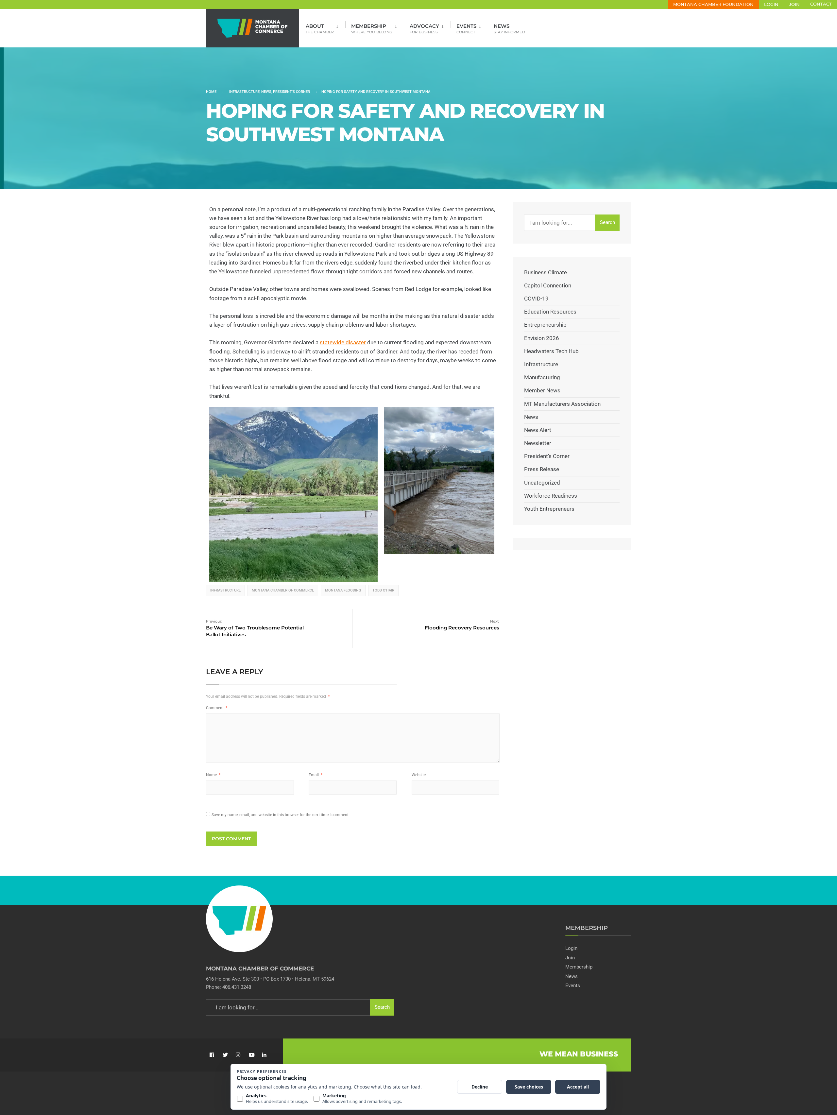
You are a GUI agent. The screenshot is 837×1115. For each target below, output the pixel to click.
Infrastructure (244, 92)
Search (607, 222)
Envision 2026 (541, 338)
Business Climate (545, 272)
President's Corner (291, 92)
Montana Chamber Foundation (713, 4)
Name (213, 775)
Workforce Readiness (550, 495)
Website (419, 775)
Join (794, 4)
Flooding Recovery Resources (462, 625)
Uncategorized (542, 482)
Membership (371, 28)
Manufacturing (542, 377)
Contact (821, 4)
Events (466, 28)
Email (315, 775)
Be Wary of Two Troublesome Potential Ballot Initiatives (255, 628)
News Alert (537, 430)
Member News (542, 390)
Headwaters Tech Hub (551, 351)
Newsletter (537, 443)
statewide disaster (343, 342)
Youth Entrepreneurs (549, 509)
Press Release (541, 469)
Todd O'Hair (383, 590)
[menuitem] (325, 26)
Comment (216, 708)
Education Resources (550, 311)
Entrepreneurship (545, 324)
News (509, 28)
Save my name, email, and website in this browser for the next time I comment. (281, 815)
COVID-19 (536, 298)
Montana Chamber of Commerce (283, 590)
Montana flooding (343, 590)
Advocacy (424, 28)
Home (211, 92)
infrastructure (225, 590)
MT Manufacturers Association (562, 404)
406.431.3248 (236, 987)
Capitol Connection (547, 285)
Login (771, 4)
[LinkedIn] (264, 1055)
